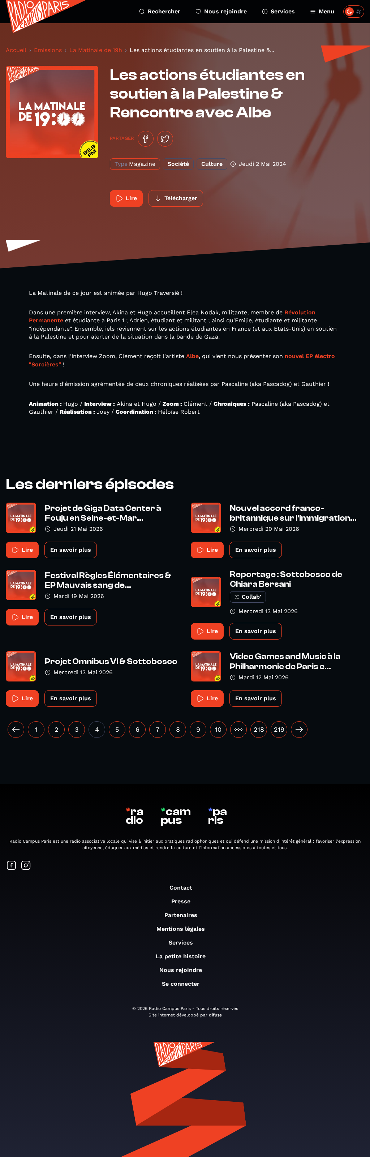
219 (279, 729)
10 (218, 729)
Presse (180, 901)
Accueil (16, 50)
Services (283, 11)
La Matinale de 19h (95, 50)
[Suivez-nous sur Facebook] (11, 866)
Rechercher (164, 11)
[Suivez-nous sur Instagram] (26, 866)
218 (259, 729)
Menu (326, 11)
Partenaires (180, 915)
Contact (180, 887)
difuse (215, 1015)
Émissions (48, 50)
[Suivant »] (299, 729)
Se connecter (180, 983)
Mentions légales (180, 928)
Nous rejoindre (225, 11)
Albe (192, 356)
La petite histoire (181, 956)
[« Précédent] (16, 729)
